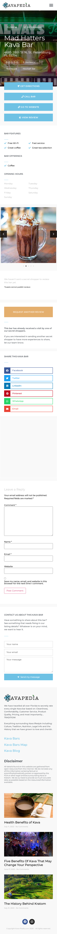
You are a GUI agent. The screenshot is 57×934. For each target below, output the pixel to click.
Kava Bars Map (15, 745)
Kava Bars (12, 738)
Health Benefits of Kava (22, 822)
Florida (12, 27)
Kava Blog (12, 751)
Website (8, 566)
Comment (10, 505)
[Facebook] (25, 922)
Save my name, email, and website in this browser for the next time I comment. (25, 582)
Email (7, 554)
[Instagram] (32, 922)
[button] (51, 5)
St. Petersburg (33, 27)
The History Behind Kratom (25, 904)
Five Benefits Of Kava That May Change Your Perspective (28, 863)
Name (8, 542)
